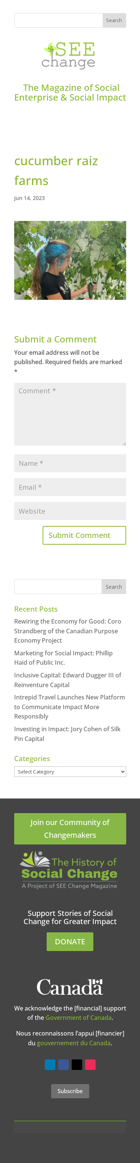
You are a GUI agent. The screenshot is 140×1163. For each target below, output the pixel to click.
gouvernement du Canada (74, 1043)
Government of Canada (79, 1017)
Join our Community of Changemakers (70, 828)
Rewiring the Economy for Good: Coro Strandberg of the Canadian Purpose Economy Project (67, 630)
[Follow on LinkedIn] (50, 1064)
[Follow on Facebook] (63, 1064)
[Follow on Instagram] (90, 1064)
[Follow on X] (77, 1064)
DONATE (70, 941)
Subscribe (70, 1091)
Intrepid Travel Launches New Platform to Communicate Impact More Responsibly (69, 706)
